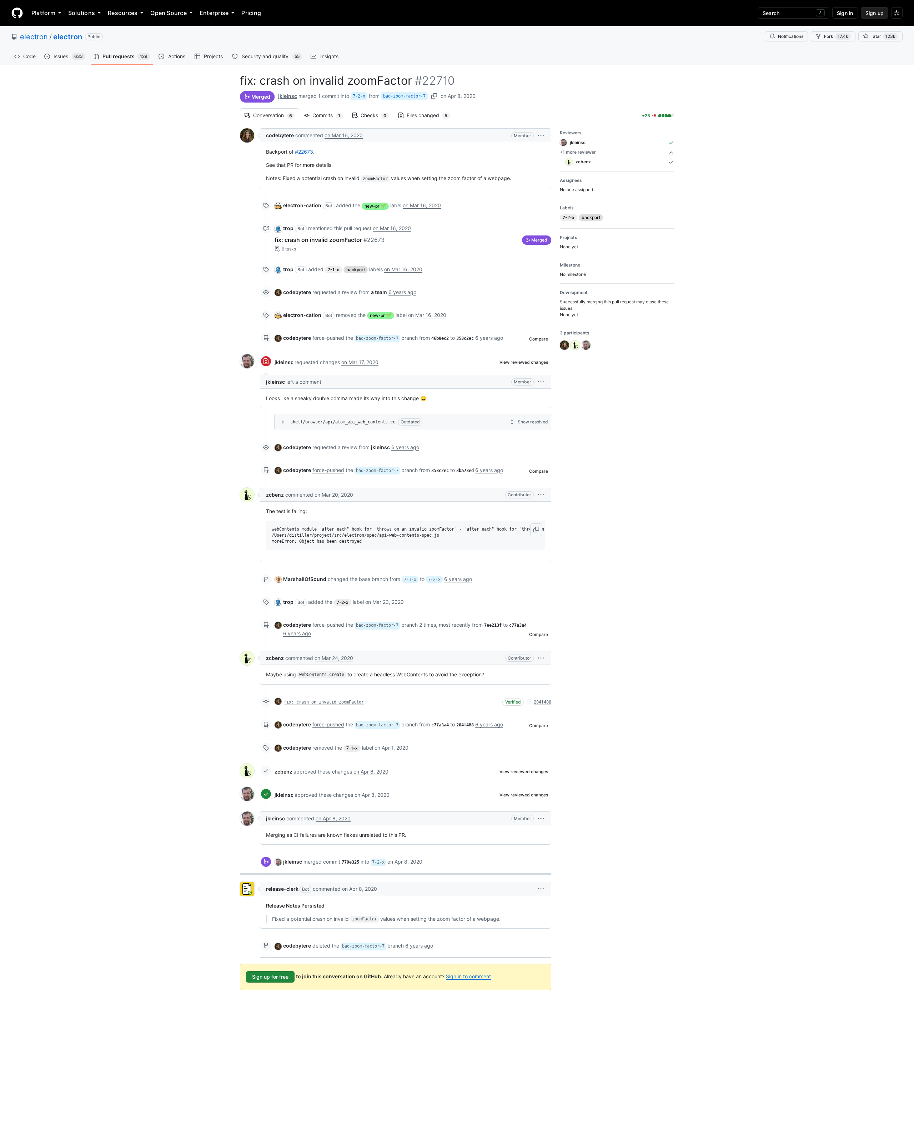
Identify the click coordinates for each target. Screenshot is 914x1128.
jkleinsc (287, 96)
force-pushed (328, 338)
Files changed (431, 115)
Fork (836, 36)
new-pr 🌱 (375, 206)
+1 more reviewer (578, 152)
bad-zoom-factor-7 (404, 96)
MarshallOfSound (304, 579)
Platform (43, 12)
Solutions (81, 12)
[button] (541, 135)
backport (355, 269)
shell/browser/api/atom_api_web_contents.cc (342, 421)
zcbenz (275, 495)
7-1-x (333, 269)
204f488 (542, 702)
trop (288, 228)
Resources (122, 12)
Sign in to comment (468, 976)
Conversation (276, 115)
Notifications (790, 36)
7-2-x (359, 96)
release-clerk (282, 889)
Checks (377, 115)
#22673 (304, 152)
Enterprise (214, 12)
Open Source (168, 12)
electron (34, 37)
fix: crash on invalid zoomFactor (330, 239)
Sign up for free (270, 977)
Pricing (251, 12)
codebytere (280, 135)
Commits (329, 115)
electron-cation (302, 205)
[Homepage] (17, 13)
